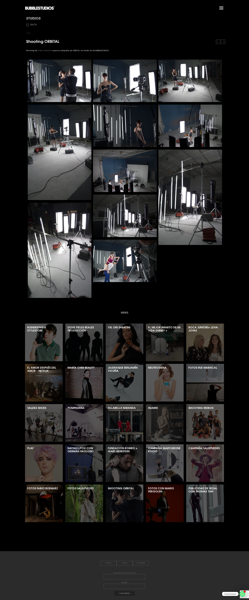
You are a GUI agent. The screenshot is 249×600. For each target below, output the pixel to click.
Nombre (124, 582)
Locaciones (140, 563)
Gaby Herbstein (45, 51)
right (223, 42)
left (218, 42)
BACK (33, 25)
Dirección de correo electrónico (124, 573)
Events (124, 563)
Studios (108, 563)
